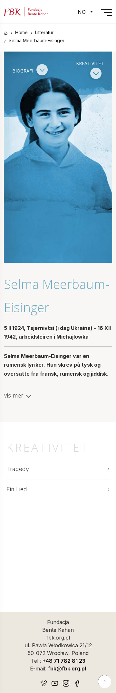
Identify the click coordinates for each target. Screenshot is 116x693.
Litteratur (44, 32)
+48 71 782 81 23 (64, 661)
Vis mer (13, 395)
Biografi (23, 70)
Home (21, 32)
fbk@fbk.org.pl (67, 668)
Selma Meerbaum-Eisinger (36, 40)
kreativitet (90, 63)
